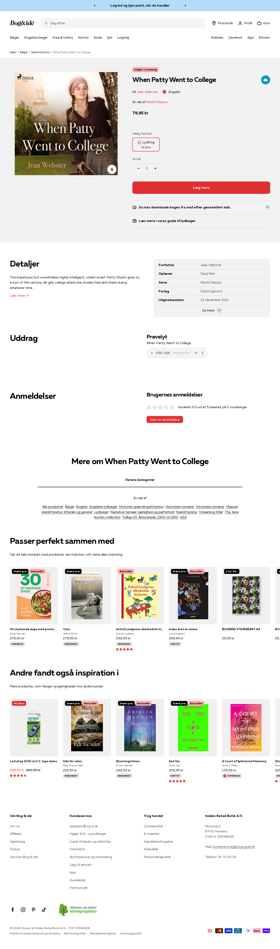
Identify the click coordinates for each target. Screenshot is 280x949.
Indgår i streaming (145, 69)
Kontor (83, 37)
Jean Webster (147, 92)
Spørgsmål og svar (84, 826)
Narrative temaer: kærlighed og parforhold (142, 512)
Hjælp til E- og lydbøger (88, 834)
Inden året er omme (183, 629)
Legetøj (123, 37)
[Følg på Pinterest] (33, 909)
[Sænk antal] (139, 168)
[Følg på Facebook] (12, 909)
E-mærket (151, 834)
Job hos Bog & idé (24, 857)
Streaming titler (211, 512)
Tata (66, 629)
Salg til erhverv (81, 865)
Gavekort (235, 37)
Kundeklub (78, 880)
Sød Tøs (174, 761)
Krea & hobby (62, 37)
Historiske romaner (179, 506)
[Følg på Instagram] (23, 909)
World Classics (157, 102)
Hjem (13, 52)
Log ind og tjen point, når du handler (140, 5)
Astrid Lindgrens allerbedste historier (140, 629)
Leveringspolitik (131, 933)
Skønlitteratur (40, 52)
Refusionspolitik (75, 933)
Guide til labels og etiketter (90, 841)
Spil (109, 37)
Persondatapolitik (157, 857)
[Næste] (185, 5)
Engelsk (82, 506)
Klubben (217, 37)
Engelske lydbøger (103, 506)
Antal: (136, 159)
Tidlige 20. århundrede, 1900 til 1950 (150, 517)
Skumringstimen (128, 761)
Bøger (14, 37)
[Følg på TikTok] (44, 909)
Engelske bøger (36, 37)
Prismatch (77, 849)
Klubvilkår (151, 849)
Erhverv (264, 37)
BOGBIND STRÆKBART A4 (241, 629)
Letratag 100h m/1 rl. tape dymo (33, 761)
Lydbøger (101, 512)
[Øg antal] (155, 168)
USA (183, 517)
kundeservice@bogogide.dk (234, 846)
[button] (124, 649)
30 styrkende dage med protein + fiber (34, 629)
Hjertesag (17, 841)
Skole (98, 37)
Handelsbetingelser (158, 841)
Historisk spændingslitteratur (141, 506)
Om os (15, 826)
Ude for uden (72, 761)
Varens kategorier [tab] (140, 480)
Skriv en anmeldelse (165, 419)
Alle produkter (52, 506)
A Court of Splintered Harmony (244, 761)
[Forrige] (94, 5)
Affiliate (16, 834)
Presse (15, 849)
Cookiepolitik (153, 826)
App (250, 37)
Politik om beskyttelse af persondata (35, 933)
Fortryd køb (79, 888)
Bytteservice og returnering (91, 857)
